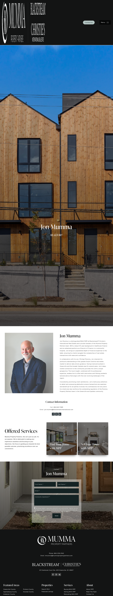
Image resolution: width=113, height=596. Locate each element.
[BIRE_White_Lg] (56, 564)
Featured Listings (47, 591)
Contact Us (89, 22)
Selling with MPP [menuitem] (69, 592)
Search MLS (46, 589)
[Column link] (61, 438)
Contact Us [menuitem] (90, 594)
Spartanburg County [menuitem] (10, 592)
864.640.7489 (58, 407)
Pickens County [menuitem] (28, 589)
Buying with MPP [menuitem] (69, 589)
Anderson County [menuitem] (9, 594)
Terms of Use (39, 511)
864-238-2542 (59, 553)
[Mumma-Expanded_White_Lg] (56, 540)
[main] (56, 264)
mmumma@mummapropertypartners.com (59, 555)
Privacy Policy (48, 511)
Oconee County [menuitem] (28, 592)
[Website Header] (24, 22)
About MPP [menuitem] (90, 589)
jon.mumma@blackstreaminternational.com (58, 409)
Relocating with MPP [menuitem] (71, 594)
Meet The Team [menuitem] (91, 592)
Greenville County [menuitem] (9, 589)
